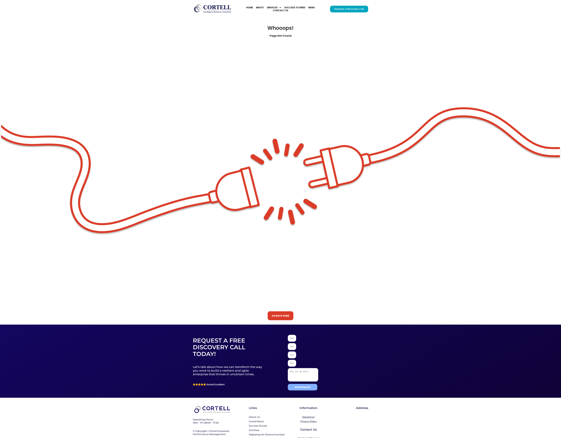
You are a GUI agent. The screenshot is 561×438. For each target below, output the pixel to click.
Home (249, 7)
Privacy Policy (308, 421)
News (311, 7)
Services (272, 7)
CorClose (254, 430)
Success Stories (294, 7)
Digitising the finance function (267, 434)
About (260, 7)
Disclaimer (308, 417)
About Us (254, 417)
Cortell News (256, 421)
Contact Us (280, 10)
